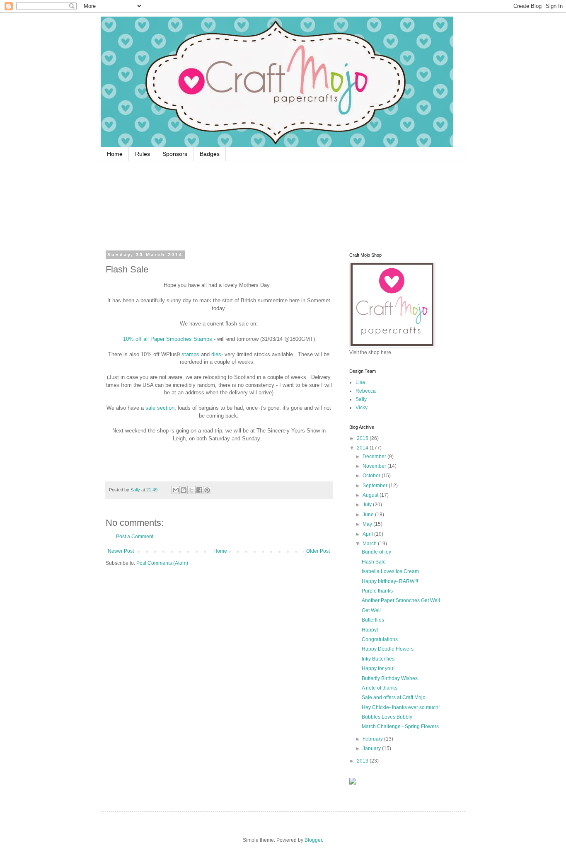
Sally (361, 399)
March (370, 544)
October (372, 476)
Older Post (318, 551)
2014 (363, 448)
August (371, 495)
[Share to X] (191, 490)
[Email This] (176, 490)
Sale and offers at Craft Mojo (394, 697)
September (376, 485)
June (369, 514)
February (373, 739)
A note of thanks (379, 688)
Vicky (362, 408)
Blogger (313, 840)
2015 (363, 438)
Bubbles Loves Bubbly (387, 717)
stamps (189, 354)
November (375, 466)
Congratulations (380, 639)
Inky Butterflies (378, 659)
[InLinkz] (352, 781)
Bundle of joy (376, 552)
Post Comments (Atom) (162, 563)
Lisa (360, 382)
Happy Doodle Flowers (388, 649)
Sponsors (174, 154)
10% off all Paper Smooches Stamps (167, 339)
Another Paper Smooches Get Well (401, 600)
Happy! (370, 630)
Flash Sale (374, 562)
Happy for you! (378, 668)
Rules (142, 154)
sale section (159, 408)
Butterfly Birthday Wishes (390, 678)
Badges (210, 154)
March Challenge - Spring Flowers (400, 726)
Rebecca (366, 391)
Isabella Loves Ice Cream (390, 571)
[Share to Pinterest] (207, 490)
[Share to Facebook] (199, 490)
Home (115, 154)
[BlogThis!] (183, 490)
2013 (363, 761)
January (372, 748)
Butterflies (373, 620)
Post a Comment (134, 536)
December (375, 456)
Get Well (371, 610)
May (368, 524)
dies (216, 354)
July (368, 505)
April (368, 534)
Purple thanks (377, 591)
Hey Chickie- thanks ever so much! (401, 707)
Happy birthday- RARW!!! (390, 581)
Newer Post (121, 551)
